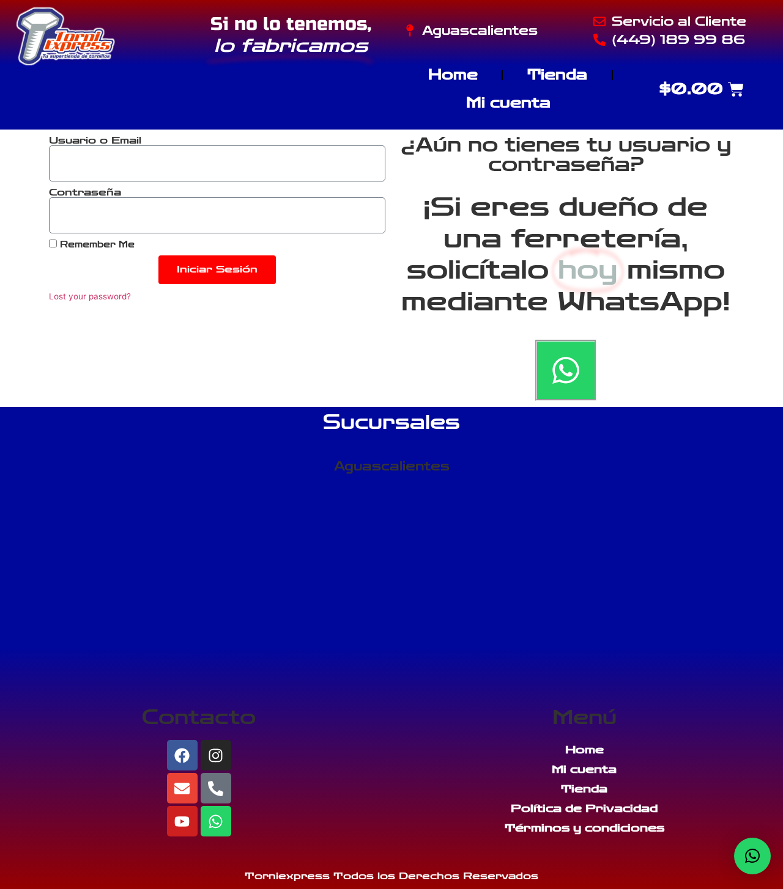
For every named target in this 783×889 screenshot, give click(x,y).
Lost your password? (90, 296)
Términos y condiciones (584, 828)
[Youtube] (182, 821)
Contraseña (85, 192)
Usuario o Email (95, 140)
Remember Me (96, 244)
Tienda (557, 75)
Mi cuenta (508, 103)
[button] (752, 856)
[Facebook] (182, 755)
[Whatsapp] (565, 370)
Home (453, 75)
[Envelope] (182, 788)
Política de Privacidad (584, 808)
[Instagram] (216, 755)
